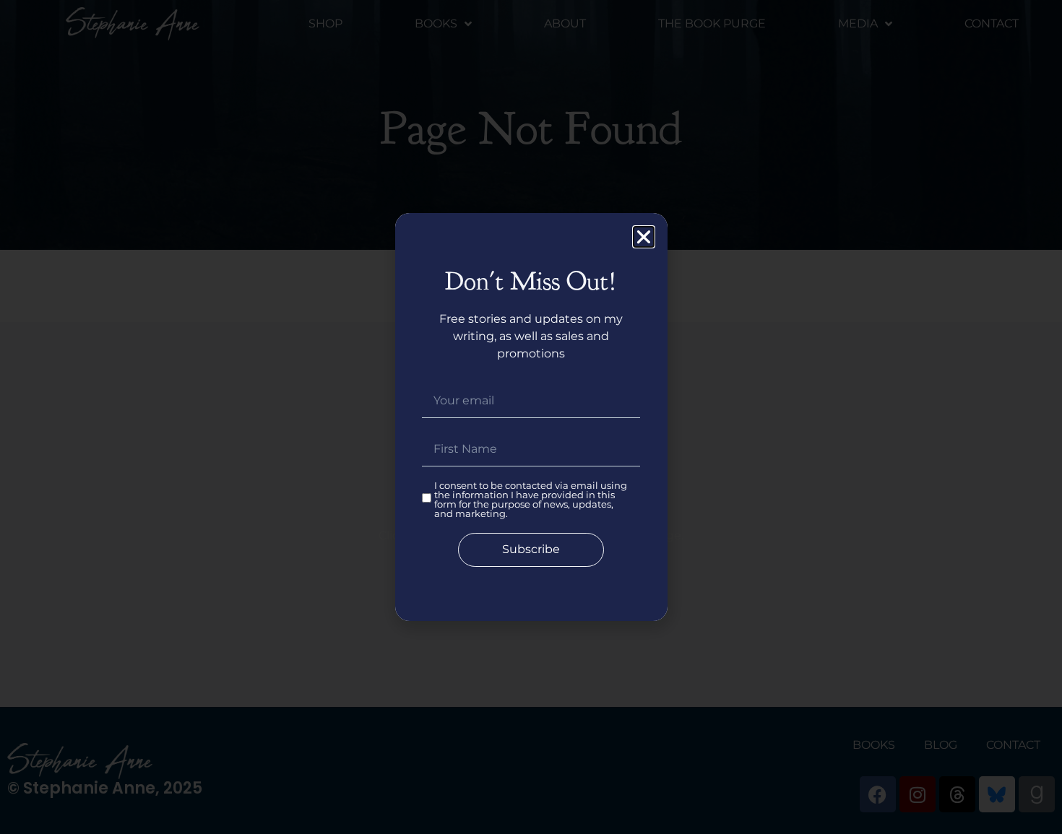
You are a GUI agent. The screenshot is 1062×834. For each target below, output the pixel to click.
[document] (531, 417)
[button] (643, 236)
